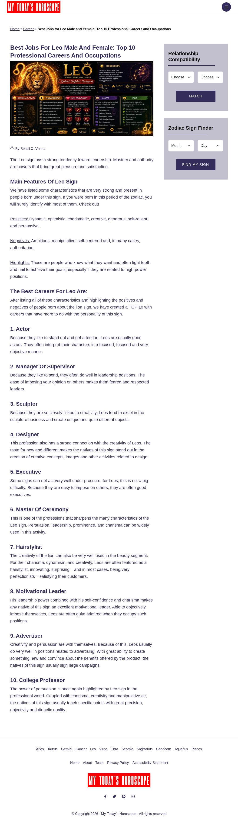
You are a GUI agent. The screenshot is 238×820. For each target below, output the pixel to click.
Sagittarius (145, 749)
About (87, 763)
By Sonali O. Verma (29, 149)
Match (195, 96)
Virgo (103, 749)
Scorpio (127, 749)
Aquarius (181, 749)
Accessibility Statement (150, 763)
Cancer (81, 749)
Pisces (197, 749)
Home (15, 29)
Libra (114, 749)
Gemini (66, 749)
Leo (93, 749)
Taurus (52, 749)
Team (99, 763)
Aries (40, 749)
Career (28, 29)
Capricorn (163, 749)
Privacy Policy (118, 763)
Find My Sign (195, 165)
